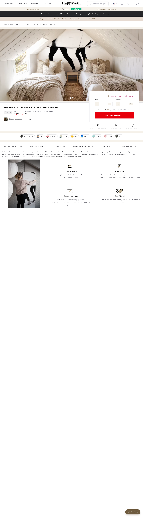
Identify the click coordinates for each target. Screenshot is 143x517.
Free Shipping (34, 9)
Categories (22, 3)
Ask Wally (134, 512)
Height (118, 100)
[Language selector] (115, 4)
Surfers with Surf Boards (46, 24)
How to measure (36, 146)
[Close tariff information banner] (140, 19)
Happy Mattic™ (102, 109)
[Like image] (30, 119)
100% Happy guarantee (108, 9)
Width (97, 100)
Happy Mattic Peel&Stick (83, 146)
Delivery (106, 146)
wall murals (10, 3)
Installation (60, 146)
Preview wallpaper (114, 115)
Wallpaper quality (130, 146)
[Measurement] (107, 96)
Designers (34, 3)
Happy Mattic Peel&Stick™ (121, 109)
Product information (13, 146)
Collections (46, 3)
